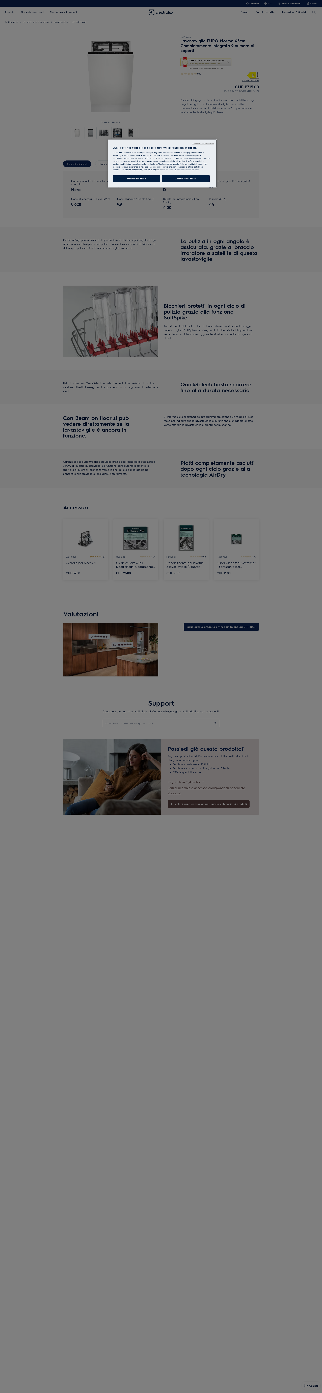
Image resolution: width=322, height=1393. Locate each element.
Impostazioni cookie (136, 178)
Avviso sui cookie (167, 169)
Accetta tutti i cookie (186, 178)
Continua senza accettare (203, 144)
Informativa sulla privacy (188, 169)
